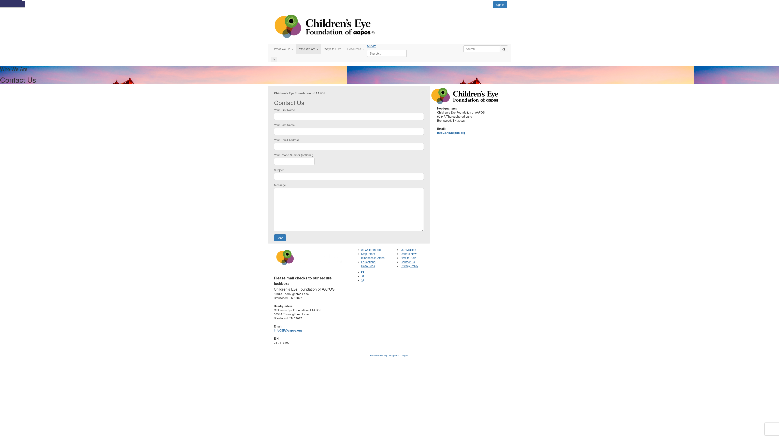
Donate (371, 46)
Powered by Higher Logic (389, 355)
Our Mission (408, 250)
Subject (279, 170)
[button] (283, 49)
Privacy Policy (409, 266)
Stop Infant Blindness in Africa (373, 256)
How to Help (408, 258)
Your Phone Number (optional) (293, 155)
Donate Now (408, 254)
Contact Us (408, 262)
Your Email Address (286, 140)
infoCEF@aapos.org (451, 133)
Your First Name (284, 110)
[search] (504, 48)
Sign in (500, 5)
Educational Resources (368, 264)
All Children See (371, 250)
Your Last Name (284, 125)
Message (280, 185)
